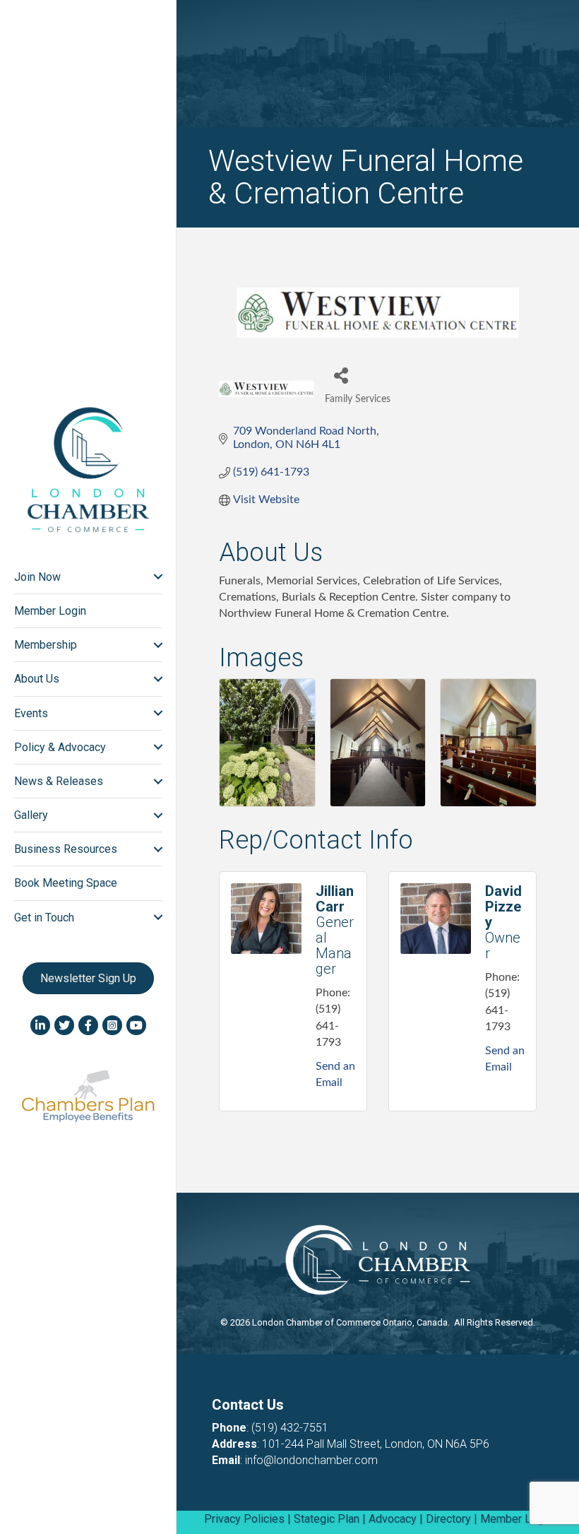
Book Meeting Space (65, 883)
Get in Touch (44, 917)
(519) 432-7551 (289, 1427)
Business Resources (65, 849)
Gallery (31, 815)
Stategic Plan (326, 1519)
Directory (448, 1519)
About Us (36, 678)
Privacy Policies (244, 1519)
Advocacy (393, 1519)
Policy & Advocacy (60, 747)
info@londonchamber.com (311, 1460)
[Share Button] (341, 375)
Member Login (50, 611)
